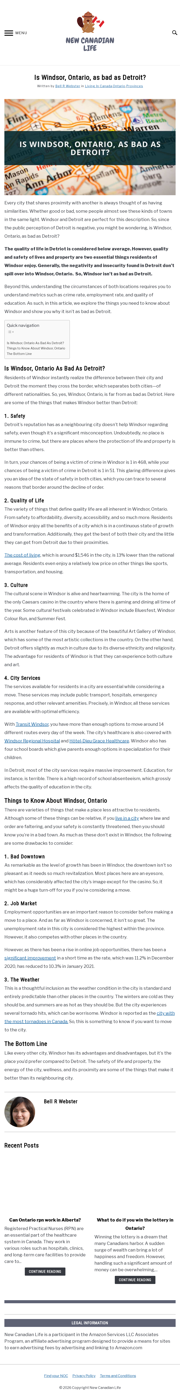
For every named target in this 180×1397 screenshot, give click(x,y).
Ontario (119, 86)
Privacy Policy (83, 1376)
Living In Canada (98, 86)
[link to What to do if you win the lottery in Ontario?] (135, 1182)
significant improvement (30, 958)
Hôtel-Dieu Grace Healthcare (99, 741)
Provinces (134, 86)
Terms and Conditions (118, 1376)
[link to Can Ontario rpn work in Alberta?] (45, 1182)
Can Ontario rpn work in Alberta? (45, 1220)
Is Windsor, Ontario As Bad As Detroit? (35, 343)
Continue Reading (45, 1272)
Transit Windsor (32, 724)
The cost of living (22, 555)
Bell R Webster (67, 86)
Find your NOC (56, 1376)
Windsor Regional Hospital (32, 741)
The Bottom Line (19, 354)
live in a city (127, 818)
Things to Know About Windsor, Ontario (36, 348)
